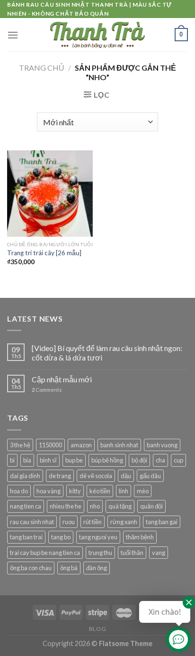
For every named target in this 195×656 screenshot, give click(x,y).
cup (178, 460)
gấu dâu (150, 476)
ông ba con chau (31, 568)
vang (158, 552)
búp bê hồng (107, 460)
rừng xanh (123, 522)
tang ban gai (161, 522)
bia (27, 460)
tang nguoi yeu (98, 537)
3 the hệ (20, 445)
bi (12, 460)
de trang (60, 476)
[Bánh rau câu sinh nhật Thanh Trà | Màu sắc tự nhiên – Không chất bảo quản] (97, 34)
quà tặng (120, 506)
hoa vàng (48, 491)
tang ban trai (26, 537)
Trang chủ (41, 67)
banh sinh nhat (119, 445)
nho (95, 506)
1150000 (50, 445)
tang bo (61, 537)
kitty (75, 491)
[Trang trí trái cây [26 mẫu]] (50, 193)
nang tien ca (25, 506)
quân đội (151, 506)
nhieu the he (65, 506)
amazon (81, 445)
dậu (126, 476)
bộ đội (139, 460)
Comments (47, 390)
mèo (143, 491)
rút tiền (92, 522)
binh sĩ (48, 460)
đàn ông (96, 568)
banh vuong (162, 445)
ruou (68, 522)
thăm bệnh (140, 537)
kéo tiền (99, 491)
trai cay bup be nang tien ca (45, 552)
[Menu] (12, 34)
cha (160, 460)
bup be (74, 460)
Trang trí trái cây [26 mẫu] (44, 253)
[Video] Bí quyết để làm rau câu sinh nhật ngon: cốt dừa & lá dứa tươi (107, 352)
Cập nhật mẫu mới (62, 379)
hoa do (19, 491)
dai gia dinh (25, 476)
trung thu (100, 552)
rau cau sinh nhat (32, 522)
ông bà (69, 568)
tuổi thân (132, 552)
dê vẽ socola (96, 476)
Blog (97, 628)
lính (123, 491)
